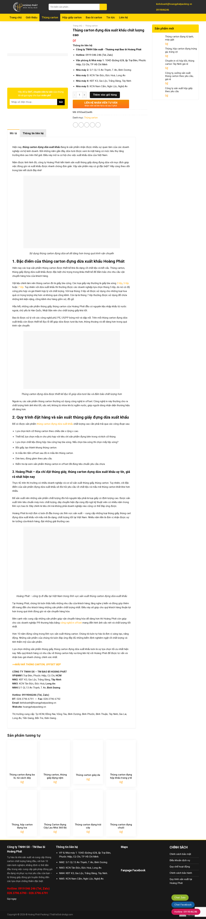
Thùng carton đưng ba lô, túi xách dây (22, 776)
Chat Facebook (183, 904)
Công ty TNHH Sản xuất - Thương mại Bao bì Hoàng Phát (108, 49)
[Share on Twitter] (81, 124)
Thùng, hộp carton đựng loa (22, 826)
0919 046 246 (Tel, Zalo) (99, 54)
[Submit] (103, 7)
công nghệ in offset (71, 622)
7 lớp (21, 287)
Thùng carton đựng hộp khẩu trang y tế (121, 776)
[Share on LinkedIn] (98, 124)
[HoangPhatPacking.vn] (25, 6)
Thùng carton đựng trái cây (88, 826)
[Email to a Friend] (86, 124)
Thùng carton (50, 17)
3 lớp (119, 283)
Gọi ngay (11, 898)
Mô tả (13, 133)
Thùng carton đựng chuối (121, 826)
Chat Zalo (180, 897)
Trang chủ (15, 17)
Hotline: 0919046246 (185, 911)
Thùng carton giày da (88, 775)
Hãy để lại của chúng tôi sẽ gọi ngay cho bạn (41, 94)
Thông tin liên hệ (33, 133)
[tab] (13, 133)
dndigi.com (67, 914)
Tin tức (110, 17)
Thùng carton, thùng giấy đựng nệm (55, 776)
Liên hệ (123, 17)
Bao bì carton (94, 17)
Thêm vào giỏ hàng (105, 94)
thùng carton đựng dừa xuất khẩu (54, 423)
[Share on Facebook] (75, 124)
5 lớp (126, 283)
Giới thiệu (31, 17)
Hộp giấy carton (72, 17)
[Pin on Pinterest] (92, 124)
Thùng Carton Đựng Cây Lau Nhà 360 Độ (55, 826)
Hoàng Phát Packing (38, 914)
